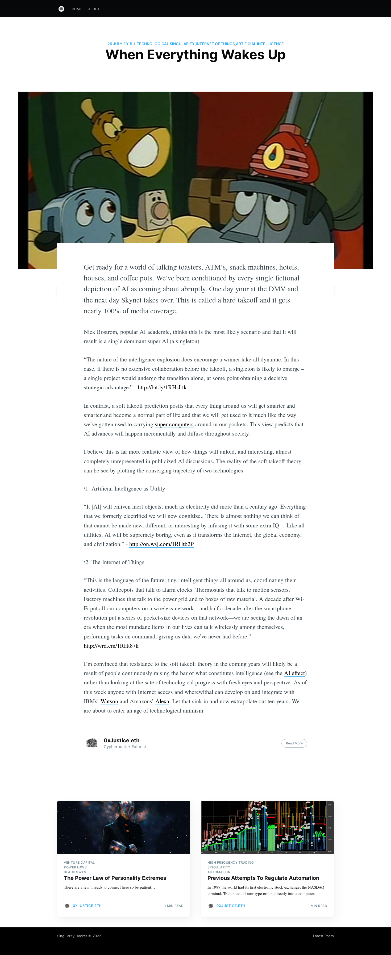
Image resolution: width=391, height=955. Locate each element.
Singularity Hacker (72, 936)
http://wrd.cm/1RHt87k (111, 645)
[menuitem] (77, 9)
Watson (109, 701)
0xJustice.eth (121, 740)
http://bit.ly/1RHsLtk (162, 387)
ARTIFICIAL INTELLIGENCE (260, 43)
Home (77, 9)
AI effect (294, 673)
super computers (174, 424)
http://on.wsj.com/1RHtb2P (161, 544)
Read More (294, 743)
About (94, 9)
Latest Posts (323, 936)
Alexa (162, 701)
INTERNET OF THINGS (215, 43)
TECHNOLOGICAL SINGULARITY (166, 43)
